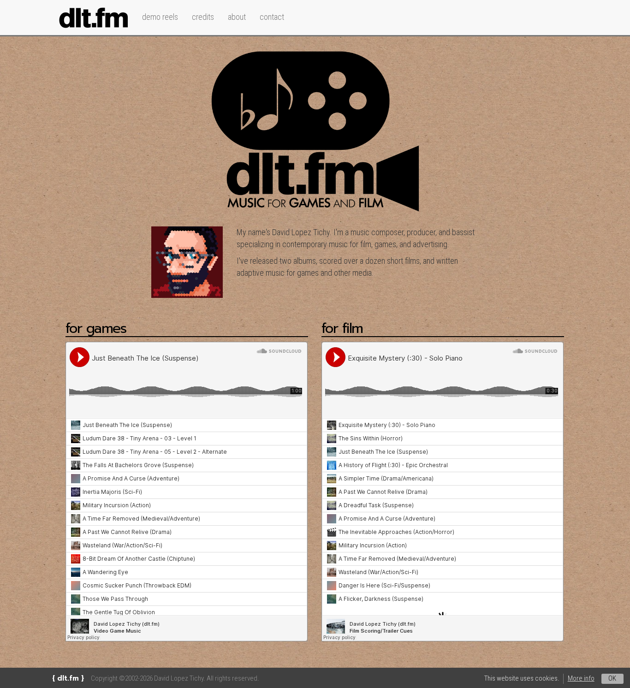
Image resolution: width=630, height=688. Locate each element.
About (237, 17)
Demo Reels (160, 17)
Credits (203, 17)
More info (581, 678)
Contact (272, 17)
